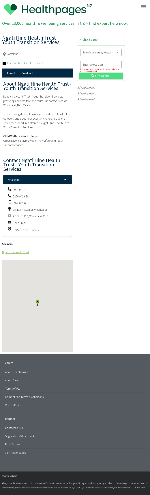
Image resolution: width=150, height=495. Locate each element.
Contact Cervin (14, 428)
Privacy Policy (13, 405)
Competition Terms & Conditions (24, 397)
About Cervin (12, 380)
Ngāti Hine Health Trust (15, 252)
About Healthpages (16, 372)
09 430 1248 (20, 190)
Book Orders (12, 444)
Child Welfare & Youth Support (25, 63)
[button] (37, 302)
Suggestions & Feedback (19, 436)
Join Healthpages (15, 452)
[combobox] (101, 52)
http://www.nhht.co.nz (26, 229)
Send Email (19, 223)
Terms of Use (12, 388)
